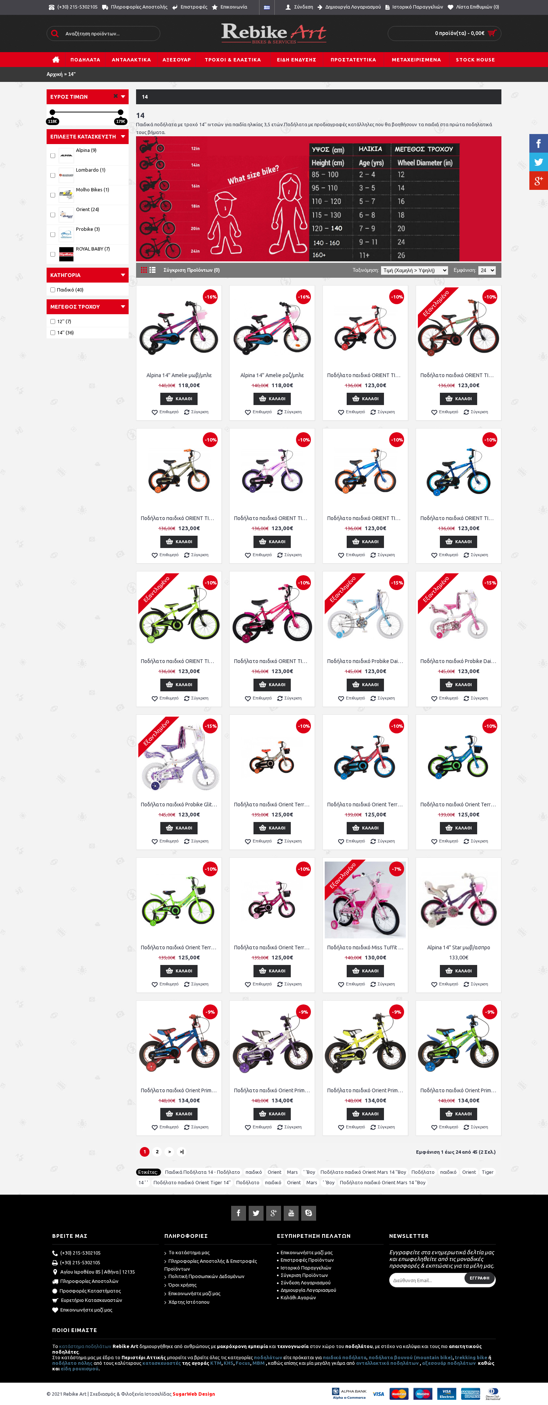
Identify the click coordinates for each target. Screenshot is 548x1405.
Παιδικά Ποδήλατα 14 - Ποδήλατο (202, 1172)
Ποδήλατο (423, 1172)
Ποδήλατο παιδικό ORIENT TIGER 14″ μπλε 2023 (366, 518)
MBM (258, 1363)
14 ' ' (143, 1182)
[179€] (120, 112)
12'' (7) (64, 321)
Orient (274, 1172)
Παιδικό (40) (70, 289)
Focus (243, 1363)
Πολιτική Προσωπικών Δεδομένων (207, 1276)
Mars (292, 1172)
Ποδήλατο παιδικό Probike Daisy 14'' (366, 661)
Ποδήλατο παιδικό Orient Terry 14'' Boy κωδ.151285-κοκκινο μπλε (366, 804)
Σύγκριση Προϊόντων (304, 1275)
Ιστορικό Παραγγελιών (306, 1267)
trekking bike (471, 1357)
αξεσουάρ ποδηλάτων (449, 1363)
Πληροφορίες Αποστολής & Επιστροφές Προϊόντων (210, 1264)
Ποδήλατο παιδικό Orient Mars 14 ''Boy (363, 1172)
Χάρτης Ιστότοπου (189, 1301)
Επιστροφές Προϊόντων (307, 1259)
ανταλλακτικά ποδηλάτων (387, 1363)
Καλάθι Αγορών (298, 1297)
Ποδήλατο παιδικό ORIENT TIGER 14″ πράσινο (180, 661)
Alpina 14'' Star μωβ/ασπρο (458, 947)
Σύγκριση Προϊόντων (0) (192, 270)
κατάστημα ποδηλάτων (85, 1346)
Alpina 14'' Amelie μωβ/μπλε (179, 375)
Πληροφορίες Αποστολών (89, 1281)
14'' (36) (65, 332)
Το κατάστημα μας (189, 1252)
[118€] (52, 112)
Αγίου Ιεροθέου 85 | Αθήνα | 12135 (97, 1271)
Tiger (488, 1172)
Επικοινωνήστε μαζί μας (86, 1309)
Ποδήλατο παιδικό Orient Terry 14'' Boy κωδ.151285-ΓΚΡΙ (273, 804)
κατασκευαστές (161, 1363)
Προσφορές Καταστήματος (90, 1290)
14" (72, 74)
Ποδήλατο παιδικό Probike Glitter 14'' (180, 804)
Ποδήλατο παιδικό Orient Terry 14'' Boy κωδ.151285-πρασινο (180, 947)
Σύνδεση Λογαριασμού (306, 1282)
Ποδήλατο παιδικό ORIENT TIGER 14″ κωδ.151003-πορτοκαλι (460, 375)
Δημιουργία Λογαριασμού (308, 1290)
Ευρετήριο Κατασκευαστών (91, 1300)
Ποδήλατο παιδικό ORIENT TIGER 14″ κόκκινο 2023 (366, 375)
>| (182, 1151)
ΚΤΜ (215, 1363)
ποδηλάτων (268, 1357)
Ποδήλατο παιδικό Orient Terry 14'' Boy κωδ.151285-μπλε (460, 804)
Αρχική (55, 74)
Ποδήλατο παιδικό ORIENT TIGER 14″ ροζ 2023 (273, 661)
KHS (228, 1363)
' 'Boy (309, 1172)
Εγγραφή (479, 1278)
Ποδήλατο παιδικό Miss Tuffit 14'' (366, 947)
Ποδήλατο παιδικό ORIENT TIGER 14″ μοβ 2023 (273, 518)
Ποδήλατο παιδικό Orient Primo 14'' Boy (180, 1090)
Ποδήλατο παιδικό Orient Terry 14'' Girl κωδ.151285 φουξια (273, 947)
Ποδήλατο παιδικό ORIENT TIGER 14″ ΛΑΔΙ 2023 (180, 518)
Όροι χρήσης (182, 1284)
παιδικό (254, 1172)
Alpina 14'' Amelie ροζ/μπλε (272, 375)
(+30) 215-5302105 (80, 1252)
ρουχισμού (85, 1368)
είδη (66, 1368)
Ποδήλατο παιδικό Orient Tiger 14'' (192, 1182)
